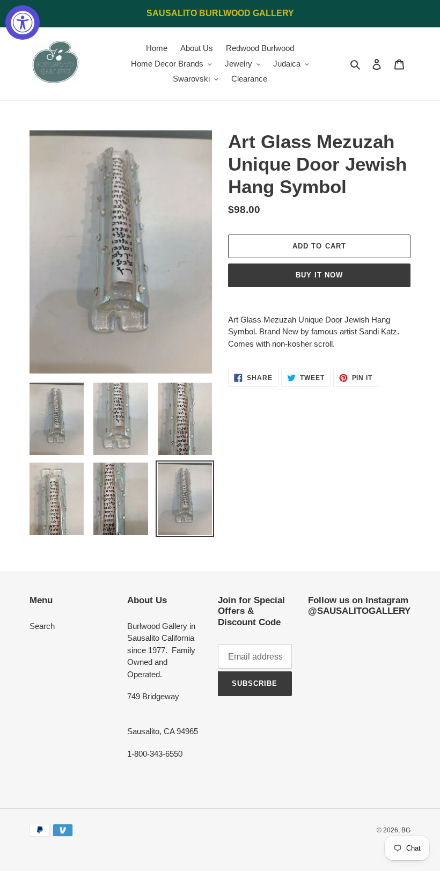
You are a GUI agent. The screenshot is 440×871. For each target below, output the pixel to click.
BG (405, 830)
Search (42, 626)
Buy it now (319, 275)
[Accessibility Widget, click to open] (22, 22)
